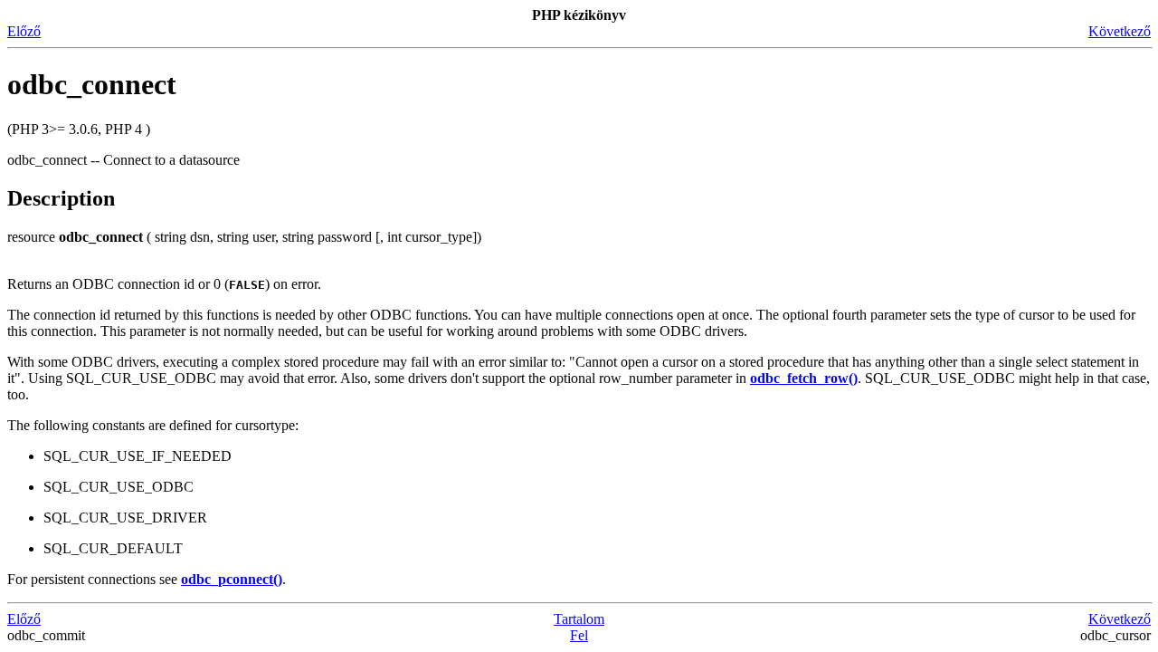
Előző (24, 31)
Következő (1119, 31)
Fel (579, 635)
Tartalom (579, 619)
